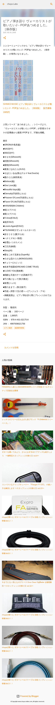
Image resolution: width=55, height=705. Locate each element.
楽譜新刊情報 (19, 328)
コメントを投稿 (11, 347)
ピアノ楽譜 (8, 328)
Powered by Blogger (29, 696)
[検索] (51, 4)
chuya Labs (12, 4)
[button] (4, 38)
